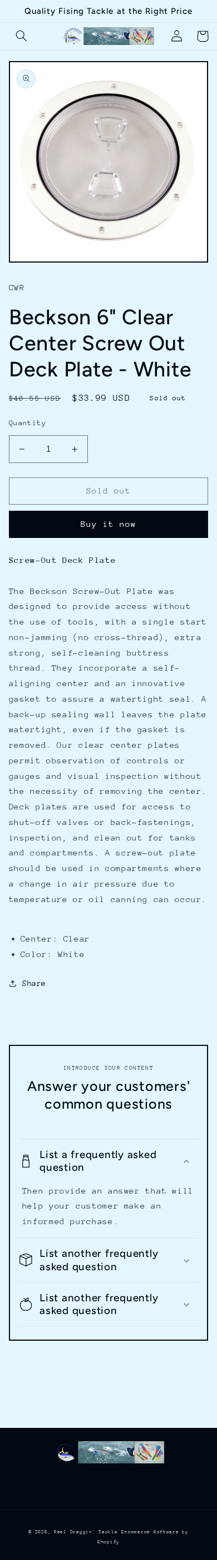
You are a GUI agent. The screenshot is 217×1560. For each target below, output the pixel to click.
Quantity (27, 423)
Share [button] (34, 983)
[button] (21, 36)
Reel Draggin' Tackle (86, 1531)
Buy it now (109, 524)
